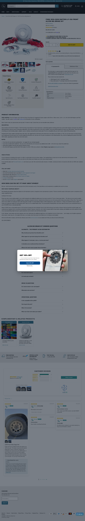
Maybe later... (30, 265)
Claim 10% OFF (30, 263)
